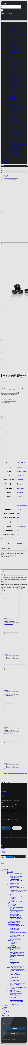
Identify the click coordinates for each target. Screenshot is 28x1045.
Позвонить (14, 1028)
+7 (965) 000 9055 (5, 16)
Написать (14, 1033)
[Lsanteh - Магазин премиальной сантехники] (3, 2)
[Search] (2, 10)
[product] (15, 752)
